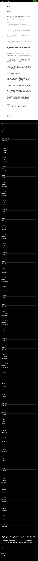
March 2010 (3, 313)
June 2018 (3, 157)
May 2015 (3, 202)
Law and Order (3, 510)
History (17, 538)
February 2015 (3, 207)
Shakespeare (19, 542)
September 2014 (4, 216)
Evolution (20, 537)
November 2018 (3, 152)
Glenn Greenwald (4, 410)
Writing (23, 543)
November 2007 (3, 363)
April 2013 (3, 247)
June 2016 (3, 182)
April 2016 (3, 184)
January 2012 (3, 274)
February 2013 (3, 250)
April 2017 (3, 168)
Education (13, 537)
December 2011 (3, 275)
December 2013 (3, 232)
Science (3, 542)
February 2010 (3, 315)
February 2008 (3, 358)
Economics (9, 537)
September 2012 (4, 259)
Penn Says (3, 426)
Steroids (2, 543)
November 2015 (3, 191)
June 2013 (3, 243)
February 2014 (3, 229)
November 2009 (3, 320)
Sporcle (2, 454)
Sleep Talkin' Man (4, 453)
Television (11, 543)
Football (25, 537)
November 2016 (3, 177)
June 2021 (3, 148)
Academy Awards (12, 536)
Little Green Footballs (4, 416)
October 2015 (3, 193)
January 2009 (3, 338)
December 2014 (3, 211)
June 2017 (3, 166)
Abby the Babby (3, 394)
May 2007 (3, 374)
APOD (2, 444)
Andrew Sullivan (4, 396)
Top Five (2, 458)
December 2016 (3, 175)
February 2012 (3, 272)
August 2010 (3, 304)
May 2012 (3, 266)
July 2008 (2, 349)
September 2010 (4, 302)
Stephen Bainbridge (4, 432)
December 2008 (3, 340)
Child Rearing (27, 536)
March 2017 (3, 170)
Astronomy (17, 536)
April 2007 (3, 376)
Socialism (2, 522)
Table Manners (3, 136)
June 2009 (3, 329)
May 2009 (3, 331)
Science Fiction (9, 542)
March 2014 (3, 227)
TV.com (2, 460)
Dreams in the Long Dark (5, 133)
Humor (2, 506)
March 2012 (3, 270)
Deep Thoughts (3, 501)
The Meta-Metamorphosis (5, 138)
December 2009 (3, 318)
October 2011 (3, 279)
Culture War (3, 499)
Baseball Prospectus (4, 478)
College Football (32, 536)
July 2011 (2, 284)
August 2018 (3, 155)
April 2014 (3, 225)
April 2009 (3, 333)
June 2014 (3, 222)
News (2, 515)
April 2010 (3, 311)
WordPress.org (3, 555)
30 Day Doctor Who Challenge (5, 536)
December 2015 (3, 189)
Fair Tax (2, 503)
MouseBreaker (3, 449)
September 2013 (4, 238)
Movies (17, 540)
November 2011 (3, 277)
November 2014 (3, 213)
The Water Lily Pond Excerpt (5, 140)
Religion (2, 519)
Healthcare (3, 504)
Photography (23, 540)
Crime (2, 537)
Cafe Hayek (3, 401)
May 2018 (3, 159)
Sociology (28, 542)
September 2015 (4, 195)
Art (15, 536)
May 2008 (3, 352)
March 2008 (3, 356)
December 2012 (3, 254)
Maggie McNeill (3, 417)
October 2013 (3, 236)
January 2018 (3, 161)
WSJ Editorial (3, 437)
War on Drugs (15, 543)
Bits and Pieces (9, 116)
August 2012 (3, 261)
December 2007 (3, 361)
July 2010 (2, 306)
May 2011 (3, 288)
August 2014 (3, 218)
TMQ (2, 435)
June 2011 (3, 286)
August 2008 (3, 347)
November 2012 (3, 256)
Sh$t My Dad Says (4, 451)
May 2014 (3, 223)
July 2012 (2, 263)
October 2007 (3, 365)
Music (20, 540)
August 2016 (3, 180)
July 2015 (2, 198)
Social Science (24, 542)
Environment (17, 537)
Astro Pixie (3, 398)
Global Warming (30, 537)
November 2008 (3, 342)
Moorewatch (3, 421)
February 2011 (3, 293)
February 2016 (3, 186)
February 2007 (3, 379)
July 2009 (2, 327)
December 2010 (3, 297)
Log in (2, 549)
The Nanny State (3, 528)
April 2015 (3, 204)
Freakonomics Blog (4, 407)
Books (2, 494)
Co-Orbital (3, 129)
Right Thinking (3, 430)
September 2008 (4, 345)
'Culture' (2, 492)
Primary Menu (37, 1)
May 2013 (3, 245)
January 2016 (3, 188)
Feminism (22, 537)
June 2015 (3, 200)
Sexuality (14, 542)
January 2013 (3, 252)
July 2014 (2, 220)
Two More (9, 113)
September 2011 (4, 281)
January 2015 (3, 209)
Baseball (22, 536)
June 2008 (3, 351)
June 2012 (3, 265)
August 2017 (3, 164)
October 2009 (3, 322)
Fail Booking (3, 445)
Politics (8, 5)
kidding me (11, 11)
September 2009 (4, 324)
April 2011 (3, 290)
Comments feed (3, 553)
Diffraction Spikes (4, 403)
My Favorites (3, 513)
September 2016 (4, 179)
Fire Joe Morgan (3, 405)
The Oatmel (3, 456)
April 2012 (3, 268)
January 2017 (3, 173)
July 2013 (2, 241)
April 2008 (3, 354)
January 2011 (3, 295)
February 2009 (3, 336)
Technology (6, 543)
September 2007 (4, 367)
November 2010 (3, 299)
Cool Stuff (3, 497)
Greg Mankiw (3, 412)
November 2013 (3, 234)
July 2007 (2, 370)
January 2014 (3, 231)
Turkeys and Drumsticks (5, 142)
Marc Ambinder (3, 419)
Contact (2, 131)
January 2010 (3, 317)
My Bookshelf (3, 386)
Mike (14, 8)
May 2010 (3, 309)
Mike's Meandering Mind (6, 1)
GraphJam (3, 447)
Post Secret (3, 388)
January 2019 (3, 150)
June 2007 (3, 372)
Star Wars (35, 542)
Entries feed (3, 551)
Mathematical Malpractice (8, 540)
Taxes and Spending (4, 526)
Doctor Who (5, 537)
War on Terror (12, 5)
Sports (2, 524)
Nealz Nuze (3, 423)
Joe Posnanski (3, 414)
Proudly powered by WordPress (5, 559)
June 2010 (3, 308)
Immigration (3, 508)
